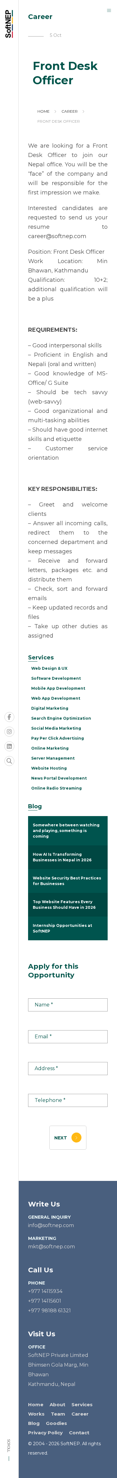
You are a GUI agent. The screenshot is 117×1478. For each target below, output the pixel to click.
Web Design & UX (49, 668)
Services (82, 1404)
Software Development (56, 678)
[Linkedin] (9, 746)
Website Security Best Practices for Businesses (67, 881)
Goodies (56, 1423)
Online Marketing (50, 748)
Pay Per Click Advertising (57, 738)
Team (58, 1414)
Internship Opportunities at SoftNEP (62, 928)
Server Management (53, 758)
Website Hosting (49, 768)
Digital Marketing (49, 708)
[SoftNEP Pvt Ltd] (10, 24)
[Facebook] (9, 717)
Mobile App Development (58, 688)
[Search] (9, 761)
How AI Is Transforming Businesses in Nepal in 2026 (62, 857)
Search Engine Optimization (61, 718)
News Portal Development (59, 778)
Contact (79, 1433)
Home (43, 111)
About (57, 1404)
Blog (34, 1423)
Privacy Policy (45, 1433)
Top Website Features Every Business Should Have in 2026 (64, 904)
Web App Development (55, 698)
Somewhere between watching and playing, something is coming (66, 831)
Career (69, 111)
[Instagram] (9, 732)
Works (36, 1414)
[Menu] (109, 10)
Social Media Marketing (56, 728)
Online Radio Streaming (56, 788)
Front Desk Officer (58, 121)
